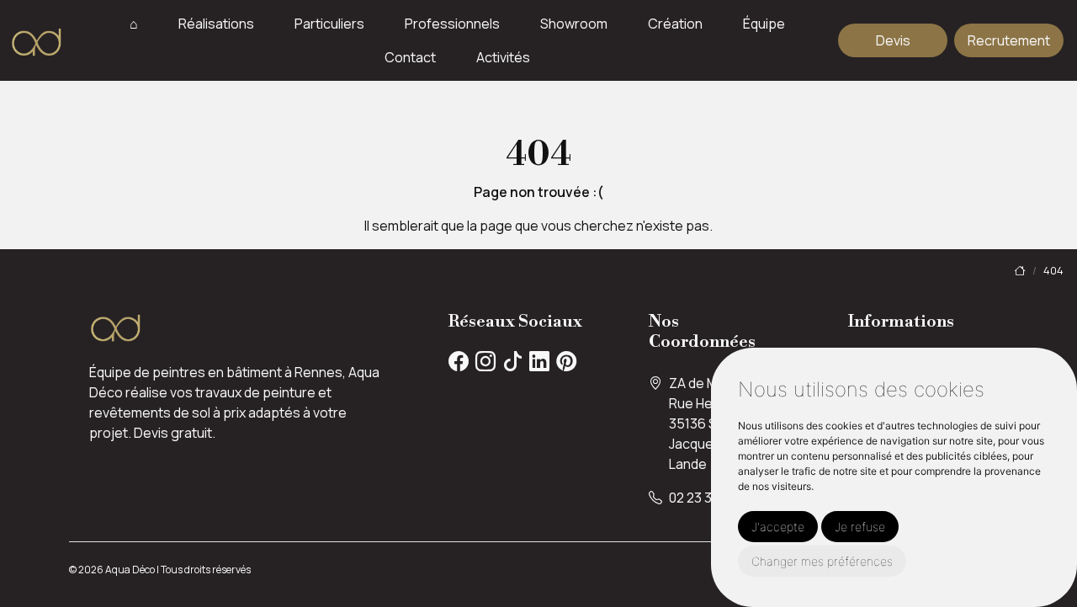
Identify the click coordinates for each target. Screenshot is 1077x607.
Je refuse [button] (860, 526)
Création (675, 23)
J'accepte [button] (777, 526)
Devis (893, 40)
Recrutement (1009, 40)
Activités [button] (503, 58)
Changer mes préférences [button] (822, 561)
